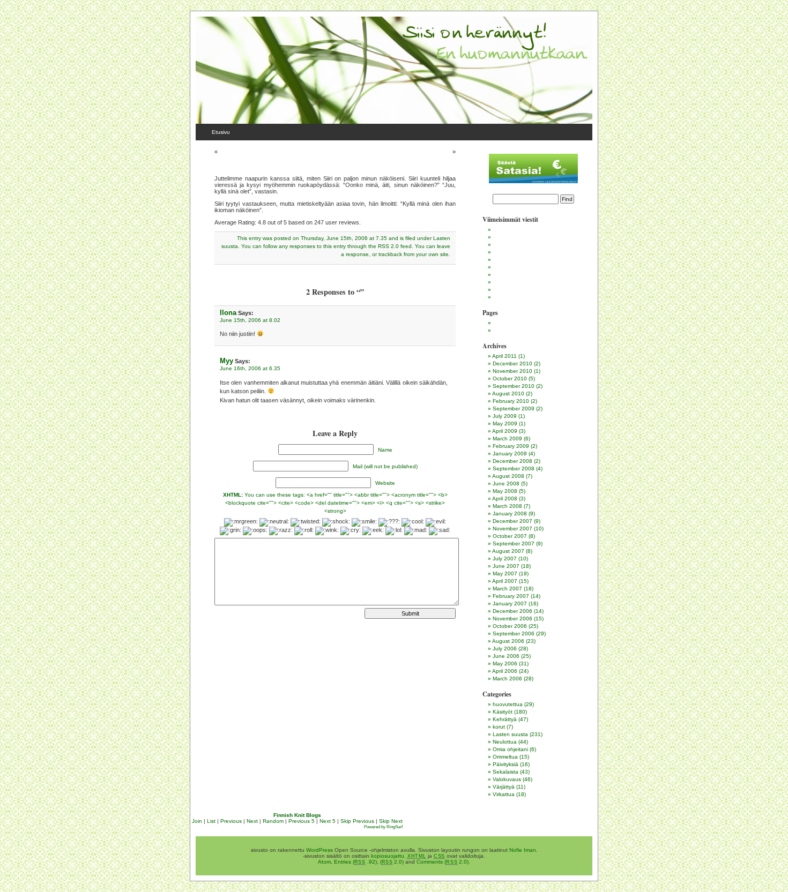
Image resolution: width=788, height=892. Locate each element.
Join (197, 821)
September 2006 (513, 633)
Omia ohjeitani (510, 749)
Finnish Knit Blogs (297, 815)
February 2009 (511, 446)
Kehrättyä (505, 719)
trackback (390, 254)
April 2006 (504, 671)
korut (499, 727)
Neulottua (505, 742)
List (211, 821)
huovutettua (508, 704)
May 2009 (505, 423)
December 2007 (512, 521)
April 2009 (504, 431)
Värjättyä (504, 787)
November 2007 (512, 528)
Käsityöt (502, 712)
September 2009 (513, 408)
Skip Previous (357, 821)
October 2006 (510, 626)
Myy (226, 361)
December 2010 (512, 363)
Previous (231, 821)
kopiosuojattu (387, 856)
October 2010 (510, 378)
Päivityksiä (505, 764)
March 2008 (507, 506)
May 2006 (505, 663)
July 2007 (505, 558)
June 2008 (506, 483)
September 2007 (513, 543)
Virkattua (504, 794)
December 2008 (512, 461)
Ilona (228, 313)
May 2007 (505, 573)
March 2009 (507, 438)
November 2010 (512, 371)
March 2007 (507, 588)
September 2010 (513, 386)
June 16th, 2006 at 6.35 (250, 368)
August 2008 (508, 476)
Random (273, 821)
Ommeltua (505, 757)
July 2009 (505, 416)
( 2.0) (392, 862)
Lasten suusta (510, 734)
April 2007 (504, 581)
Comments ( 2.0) (443, 862)
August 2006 (508, 641)
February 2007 (511, 596)
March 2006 (507, 678)
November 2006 (512, 618)
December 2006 (512, 611)
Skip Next (391, 821)
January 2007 (510, 603)
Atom (324, 862)
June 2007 (506, 566)
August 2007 (508, 551)
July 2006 (505, 648)
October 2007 (510, 536)
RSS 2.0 (388, 246)
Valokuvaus (507, 779)
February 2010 (511, 401)
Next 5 (327, 821)
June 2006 (506, 656)
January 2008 (510, 513)
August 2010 (508, 393)
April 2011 (504, 356)
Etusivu (221, 132)
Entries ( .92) (355, 862)
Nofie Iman (522, 850)
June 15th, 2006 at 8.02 (250, 320)
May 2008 (505, 491)
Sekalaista (505, 772)
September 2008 (513, 468)
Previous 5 (301, 821)
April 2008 (504, 498)
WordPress (319, 850)
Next (252, 821)
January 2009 (510, 453)
